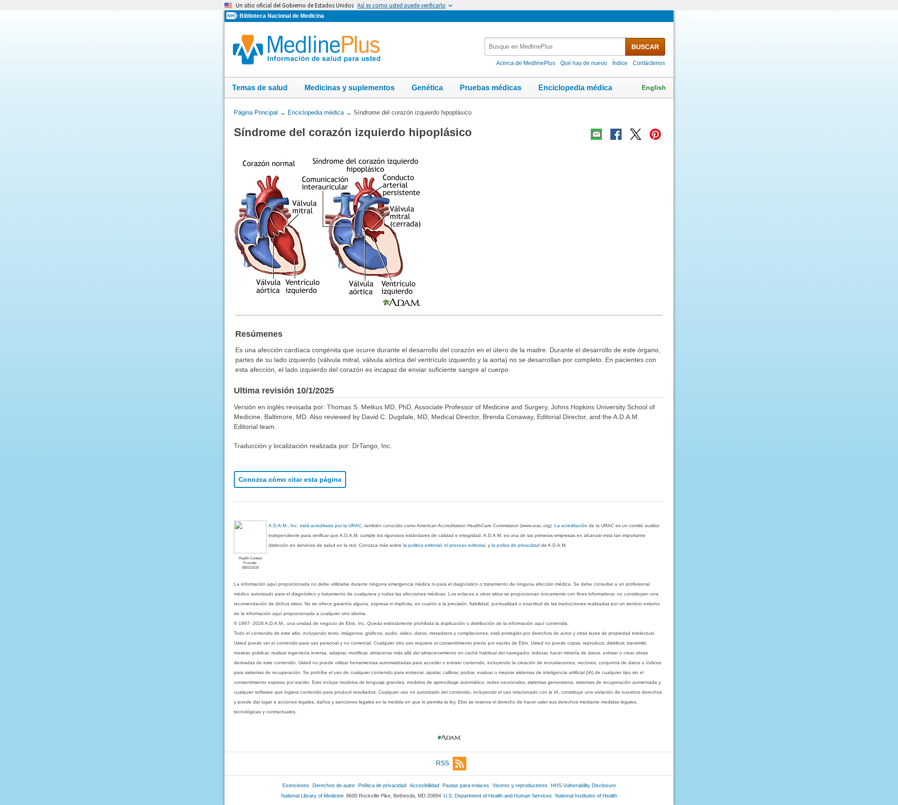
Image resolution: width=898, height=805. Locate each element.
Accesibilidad (424, 785)
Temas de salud (260, 88)
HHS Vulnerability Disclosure (583, 785)
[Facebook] (616, 134)
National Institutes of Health (586, 795)
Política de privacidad (382, 785)
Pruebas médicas (490, 88)
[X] (636, 134)
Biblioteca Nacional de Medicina (281, 16)
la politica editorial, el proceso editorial (444, 545)
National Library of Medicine (312, 795)
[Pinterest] (655, 134)
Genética (427, 88)
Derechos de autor (333, 785)
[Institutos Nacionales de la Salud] (232, 16)
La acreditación (570, 525)
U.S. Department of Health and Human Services (497, 795)
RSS (442, 763)
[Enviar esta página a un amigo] (596, 134)
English (654, 87)
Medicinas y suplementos (349, 88)
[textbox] (556, 46)
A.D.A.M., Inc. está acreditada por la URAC (315, 525)
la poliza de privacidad (516, 545)
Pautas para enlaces (465, 785)
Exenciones (295, 785)
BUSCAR (645, 47)
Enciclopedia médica (575, 88)
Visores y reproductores (520, 785)
